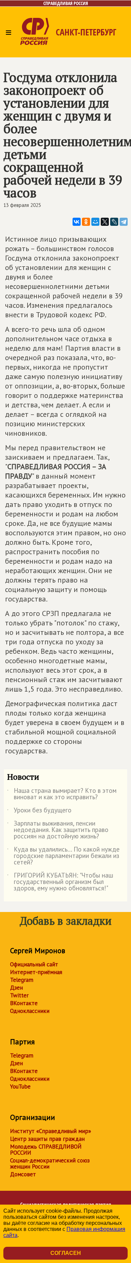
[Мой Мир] (95, 222)
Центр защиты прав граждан (47, 1139)
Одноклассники (29, 1011)
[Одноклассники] (86, 222)
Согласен (65, 1253)
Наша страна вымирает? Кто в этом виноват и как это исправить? (62, 794)
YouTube (20, 1086)
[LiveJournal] (114, 222)
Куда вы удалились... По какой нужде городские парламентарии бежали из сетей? (63, 856)
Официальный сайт (34, 964)
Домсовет (23, 1174)
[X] (105, 222)
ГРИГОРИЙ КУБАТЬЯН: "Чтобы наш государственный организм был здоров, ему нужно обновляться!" (60, 882)
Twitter (19, 995)
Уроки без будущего (39, 811)
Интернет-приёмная (36, 972)
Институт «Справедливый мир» (50, 1131)
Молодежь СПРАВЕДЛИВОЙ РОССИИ (46, 1150)
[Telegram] (124, 222)
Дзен (16, 988)
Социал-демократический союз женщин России (50, 1163)
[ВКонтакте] (77, 222)
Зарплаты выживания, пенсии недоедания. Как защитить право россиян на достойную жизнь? (57, 830)
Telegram (21, 980)
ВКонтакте (24, 1003)
